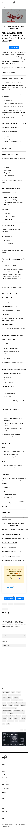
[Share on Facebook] (3, 613)
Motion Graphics (17, 710)
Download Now (14, 47)
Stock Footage (17, 604)
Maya (4, 707)
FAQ (12, 585)
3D (3, 692)
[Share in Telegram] (8, 613)
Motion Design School (7, 710)
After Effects (11, 694)
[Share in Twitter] (5, 613)
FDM (11, 587)
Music (3, 808)
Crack (20, 700)
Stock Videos (4, 609)
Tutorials (4, 802)
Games (3, 805)
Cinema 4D (17, 626)
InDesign (10, 705)
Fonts (3, 798)
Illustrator (4, 705)
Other (3, 818)
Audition (4, 697)
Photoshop (17, 713)
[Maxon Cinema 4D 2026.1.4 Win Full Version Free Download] (20, 624)
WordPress (4, 815)
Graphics (10, 604)
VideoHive (22, 721)
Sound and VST (5, 788)
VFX (23, 604)
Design (4, 702)
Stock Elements (5, 784)
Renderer (18, 715)
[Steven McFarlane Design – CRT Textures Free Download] (14, 739)
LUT (3, 795)
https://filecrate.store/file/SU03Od (11, 551)
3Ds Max (4, 774)
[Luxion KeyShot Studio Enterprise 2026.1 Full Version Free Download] (8, 624)
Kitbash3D (16, 705)
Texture (23, 718)
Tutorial (4, 721)
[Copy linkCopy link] (11, 613)
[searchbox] (12, 635)
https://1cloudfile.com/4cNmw (10, 547)
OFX (23, 710)
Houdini (23, 702)
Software (4, 718)
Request (6, 824)
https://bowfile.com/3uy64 (9, 543)
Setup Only (20, 598)
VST (3, 723)
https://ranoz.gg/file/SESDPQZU (11, 556)
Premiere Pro (5, 715)
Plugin (23, 713)
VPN (8, 587)
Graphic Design (11, 702)
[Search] (24, 635)
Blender (9, 697)
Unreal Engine (10, 721)
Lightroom (23, 705)
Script (24, 715)
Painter (4, 713)
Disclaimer (11, 824)
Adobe (18, 692)
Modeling (14, 707)
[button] (2, 2)
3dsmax (7, 692)
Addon (13, 692)
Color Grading (14, 700)
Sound (10, 718)
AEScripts (4, 694)
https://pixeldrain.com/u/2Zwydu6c (11, 534)
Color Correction (6, 700)
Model (8, 707)
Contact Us (23, 824)
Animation (18, 694)
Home (3, 7)
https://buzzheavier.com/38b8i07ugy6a (13, 560)
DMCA (16, 824)
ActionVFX (4, 604)
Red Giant (12, 715)
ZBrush (8, 723)
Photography (10, 713)
